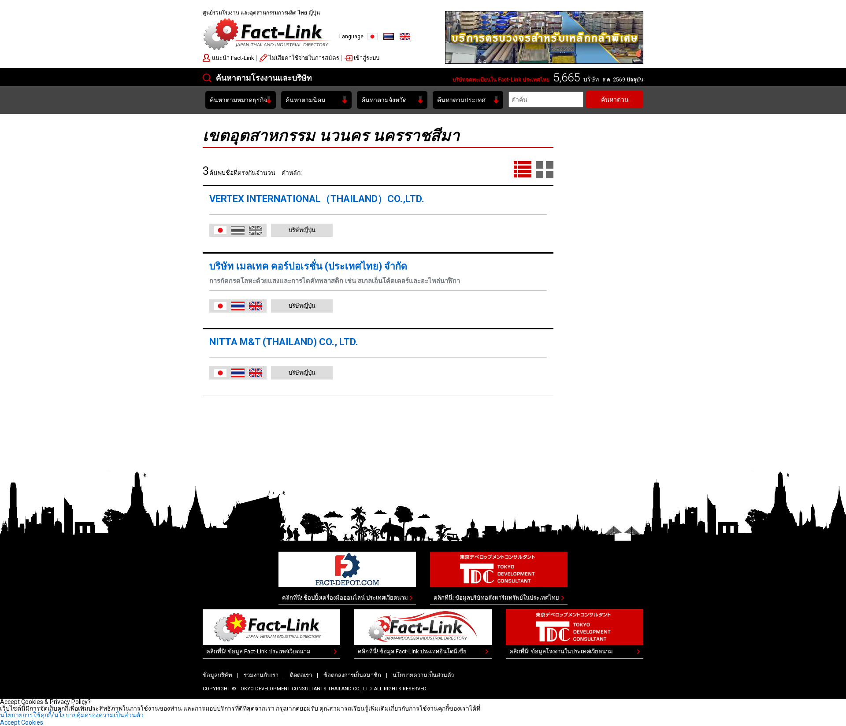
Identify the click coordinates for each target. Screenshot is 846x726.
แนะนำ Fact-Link (233, 58)
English (405, 36)
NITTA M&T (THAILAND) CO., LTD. (283, 341)
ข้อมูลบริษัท (217, 675)
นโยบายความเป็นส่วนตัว (423, 675)
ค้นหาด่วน (615, 99)
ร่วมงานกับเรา (261, 675)
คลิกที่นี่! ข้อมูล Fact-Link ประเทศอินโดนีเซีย (412, 651)
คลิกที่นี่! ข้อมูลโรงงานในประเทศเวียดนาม (561, 651)
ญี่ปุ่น (372, 36)
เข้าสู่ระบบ (366, 58)
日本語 (220, 230)
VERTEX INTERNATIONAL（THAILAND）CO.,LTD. (316, 198)
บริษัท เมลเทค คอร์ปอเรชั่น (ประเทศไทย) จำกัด (308, 266)
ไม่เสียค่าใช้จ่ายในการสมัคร (304, 58)
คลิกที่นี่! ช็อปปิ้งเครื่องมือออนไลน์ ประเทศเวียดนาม (345, 597)
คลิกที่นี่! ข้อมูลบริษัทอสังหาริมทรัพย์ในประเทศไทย (496, 597)
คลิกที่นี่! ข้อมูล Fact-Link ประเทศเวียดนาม (258, 651)
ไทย (388, 36)
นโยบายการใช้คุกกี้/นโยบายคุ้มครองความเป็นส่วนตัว (72, 715)
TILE (544, 170)
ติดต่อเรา (301, 675)
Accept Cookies (21, 722)
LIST (522, 170)
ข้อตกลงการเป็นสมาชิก (352, 675)
